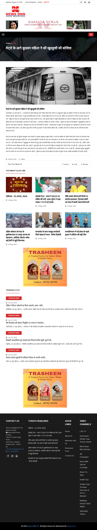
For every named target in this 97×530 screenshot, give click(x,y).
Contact (39, 2)
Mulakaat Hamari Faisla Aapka (85, 504)
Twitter (75, 164)
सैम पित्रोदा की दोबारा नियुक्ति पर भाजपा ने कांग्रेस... (25, 323)
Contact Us (69, 456)
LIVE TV (46, 2)
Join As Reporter (30, 2)
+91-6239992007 (13, 451)
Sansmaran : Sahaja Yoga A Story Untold (85, 439)
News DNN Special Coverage (84, 465)
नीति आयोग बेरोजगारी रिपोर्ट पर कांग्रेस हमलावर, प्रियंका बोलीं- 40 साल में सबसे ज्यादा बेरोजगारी (77, 199)
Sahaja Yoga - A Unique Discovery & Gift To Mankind (85, 490)
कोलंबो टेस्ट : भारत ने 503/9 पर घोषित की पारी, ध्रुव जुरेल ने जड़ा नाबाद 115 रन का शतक (47, 199)
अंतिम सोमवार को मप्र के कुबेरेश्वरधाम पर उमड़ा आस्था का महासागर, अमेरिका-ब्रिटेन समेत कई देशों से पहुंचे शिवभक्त (44, 451)
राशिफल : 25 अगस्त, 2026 (16, 196)
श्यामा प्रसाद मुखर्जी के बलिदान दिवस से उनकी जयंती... (26, 357)
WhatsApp (85, 164)
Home (8, 43)
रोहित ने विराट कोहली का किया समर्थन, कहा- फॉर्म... (25, 305)
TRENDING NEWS (13, 298)
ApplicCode (71, 526)
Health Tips (84, 480)
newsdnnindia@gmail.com (15, 449)
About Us (68, 436)
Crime (22, 159)
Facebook (65, 164)
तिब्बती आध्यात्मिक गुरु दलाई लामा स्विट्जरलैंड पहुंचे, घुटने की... (29, 340)
